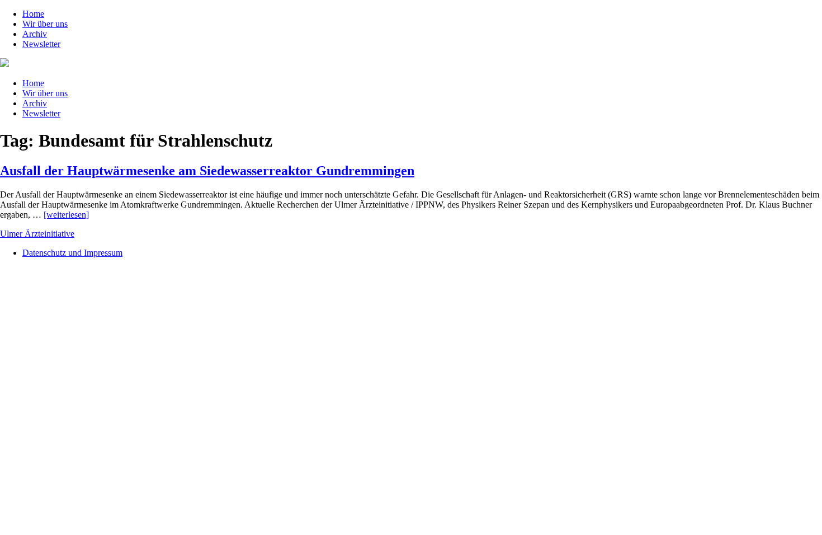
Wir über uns (45, 24)
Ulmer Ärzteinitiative (37, 233)
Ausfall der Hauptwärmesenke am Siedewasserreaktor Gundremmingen (207, 170)
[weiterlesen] (66, 214)
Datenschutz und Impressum (72, 252)
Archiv (34, 34)
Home (33, 13)
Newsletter (41, 44)
